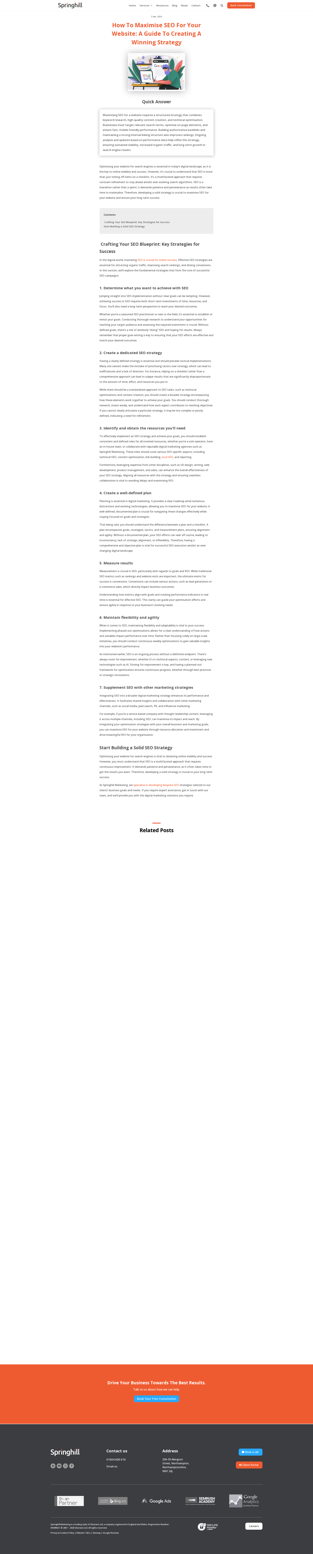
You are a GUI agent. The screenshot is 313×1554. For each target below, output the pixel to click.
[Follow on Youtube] (59, 1465)
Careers (254, 1526)
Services (144, 5)
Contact (196, 5)
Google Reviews (111, 1532)
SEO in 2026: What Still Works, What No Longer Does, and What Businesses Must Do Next (156, 1170)
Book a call (251, 1452)
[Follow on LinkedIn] (53, 1465)
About (184, 5)
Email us (111, 1466)
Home (132, 5)
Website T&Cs (83, 1532)
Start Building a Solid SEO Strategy (124, 226)
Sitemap (97, 1532)
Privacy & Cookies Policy (62, 1532)
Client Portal (250, 1465)
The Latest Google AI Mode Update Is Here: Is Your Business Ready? (156, 1338)
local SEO (167, 457)
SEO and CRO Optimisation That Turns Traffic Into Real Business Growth (156, 1003)
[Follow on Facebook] (71, 1465)
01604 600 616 (116, 1459)
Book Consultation (241, 5)
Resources (162, 5)
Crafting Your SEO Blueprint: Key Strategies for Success (137, 222)
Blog (174, 5)
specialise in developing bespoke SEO (156, 785)
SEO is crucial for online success (157, 260)
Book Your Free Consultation (156, 1399)
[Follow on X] (65, 1465)
